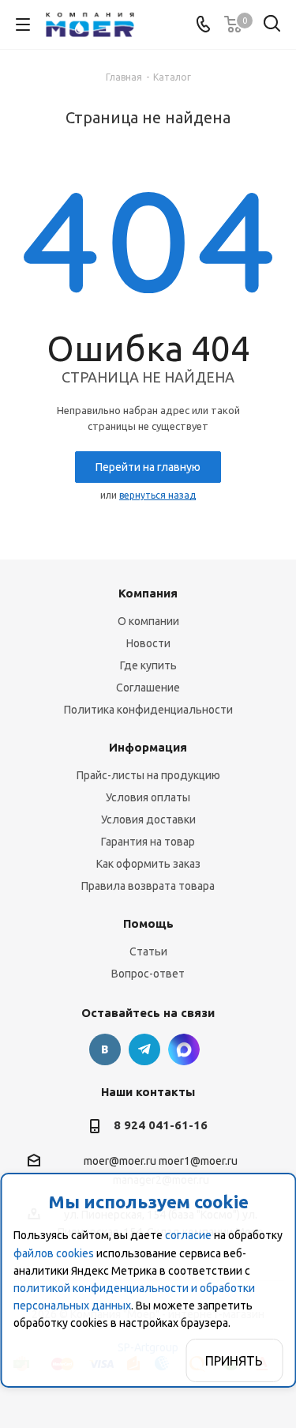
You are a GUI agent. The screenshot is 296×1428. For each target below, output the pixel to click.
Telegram (144, 1049)
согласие (188, 1235)
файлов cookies (53, 1253)
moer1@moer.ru (198, 1161)
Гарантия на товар (148, 841)
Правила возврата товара (148, 886)
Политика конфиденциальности (148, 709)
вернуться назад (157, 495)
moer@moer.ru (120, 1161)
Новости (148, 643)
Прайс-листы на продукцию (148, 775)
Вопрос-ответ (148, 973)
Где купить (148, 665)
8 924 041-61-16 (161, 1125)
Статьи (148, 951)
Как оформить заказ (148, 863)
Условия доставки (148, 819)
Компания (148, 593)
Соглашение (148, 687)
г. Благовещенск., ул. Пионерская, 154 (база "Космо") (184, 1049)
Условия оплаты (148, 797)
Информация (148, 747)
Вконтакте (105, 1049)
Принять (234, 1361)
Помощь (148, 923)
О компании (148, 621)
